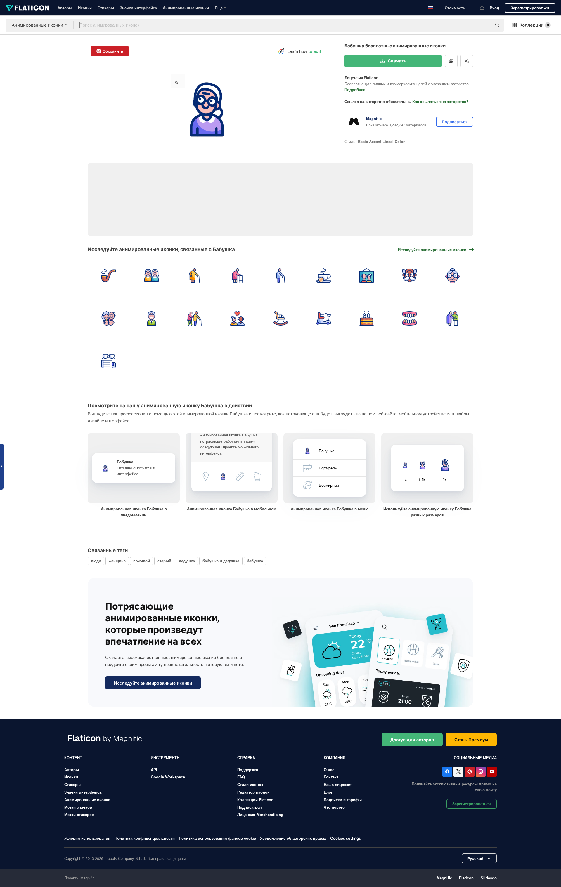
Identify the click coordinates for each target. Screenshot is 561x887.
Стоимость (455, 8)
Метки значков (78, 807)
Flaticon (466, 878)
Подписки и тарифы (343, 799)
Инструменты (166, 757)
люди (96, 560)
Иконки (85, 8)
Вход (494, 8)
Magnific (444, 878)
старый (164, 560)
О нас (329, 769)
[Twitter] (458, 772)
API (154, 769)
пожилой (141, 560)
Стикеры (106, 8)
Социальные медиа (475, 757)
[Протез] (409, 318)
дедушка (187, 560)
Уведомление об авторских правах (293, 838)
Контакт (331, 777)
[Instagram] (481, 772)
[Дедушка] (409, 275)
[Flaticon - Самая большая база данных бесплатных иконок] (27, 8)
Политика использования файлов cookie (217, 838)
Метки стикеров (79, 814)
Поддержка (247, 769)
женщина (117, 560)
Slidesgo (489, 878)
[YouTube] (492, 772)
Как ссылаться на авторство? (440, 101)
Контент (73, 757)
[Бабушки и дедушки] (151, 275)
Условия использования (87, 838)
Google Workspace (168, 777)
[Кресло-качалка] (280, 318)
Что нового (334, 807)
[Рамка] (366, 275)
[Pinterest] (470, 772)
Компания (334, 757)
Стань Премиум (471, 739)
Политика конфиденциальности (145, 838)
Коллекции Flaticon (255, 799)
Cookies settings (345, 838)
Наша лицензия (338, 784)
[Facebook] (447, 772)
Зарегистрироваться (530, 8)
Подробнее (354, 89)
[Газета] (108, 361)
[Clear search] (484, 25)
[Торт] (366, 318)
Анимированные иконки (186, 8)
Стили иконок (250, 784)
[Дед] (151, 318)
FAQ (241, 777)
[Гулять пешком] (194, 275)
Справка (246, 757)
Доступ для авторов (412, 739)
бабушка (255, 560)
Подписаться (249, 807)
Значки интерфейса (138, 8)
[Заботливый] (452, 318)
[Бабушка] (452, 275)
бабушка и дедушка (220, 560)
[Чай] (323, 275)
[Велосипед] (323, 318)
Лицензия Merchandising (260, 814)
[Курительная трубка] (108, 275)
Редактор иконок (253, 792)
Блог (328, 792)
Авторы (65, 8)
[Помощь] (194, 318)
